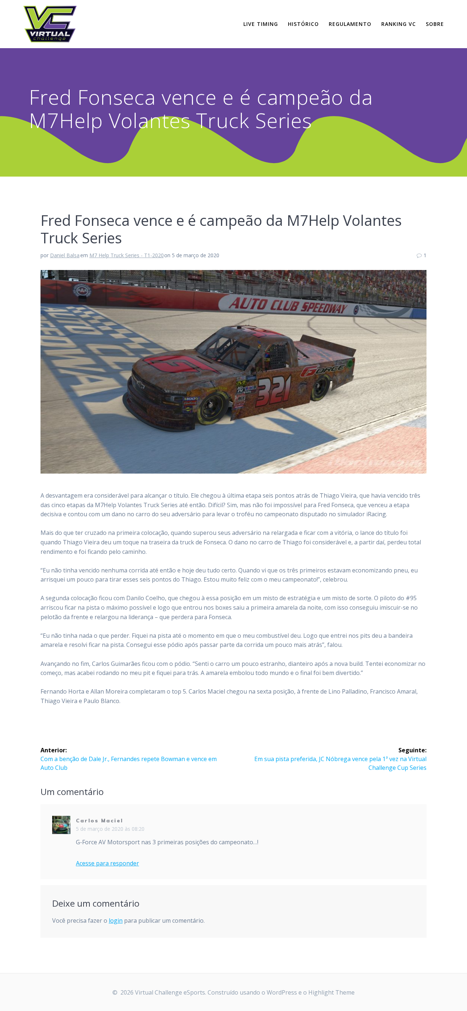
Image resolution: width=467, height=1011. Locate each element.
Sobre (435, 23)
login (116, 921)
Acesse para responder (107, 863)
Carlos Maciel (99, 820)
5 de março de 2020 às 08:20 (110, 828)
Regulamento (350, 23)
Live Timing (260, 23)
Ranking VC (398, 23)
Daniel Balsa (65, 255)
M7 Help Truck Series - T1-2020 (126, 255)
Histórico (303, 23)
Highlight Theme (331, 992)
